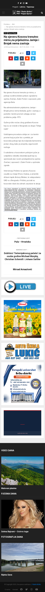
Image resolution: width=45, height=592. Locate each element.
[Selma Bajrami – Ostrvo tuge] (22, 514)
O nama (7, 589)
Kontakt (15, 589)
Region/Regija (12, 33)
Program (15, 7)
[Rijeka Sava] (22, 557)
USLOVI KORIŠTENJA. (11, 210)
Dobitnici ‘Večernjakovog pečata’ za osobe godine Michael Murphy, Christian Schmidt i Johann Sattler (22, 256)
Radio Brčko (36, 584)
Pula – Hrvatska (22, 241)
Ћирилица (30, 7)
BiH (5, 33)
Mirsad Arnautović (12, 47)
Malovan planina (8, 488)
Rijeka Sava (6, 575)
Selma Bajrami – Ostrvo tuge (14, 531)
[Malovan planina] (22, 470)
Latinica (22, 7)
